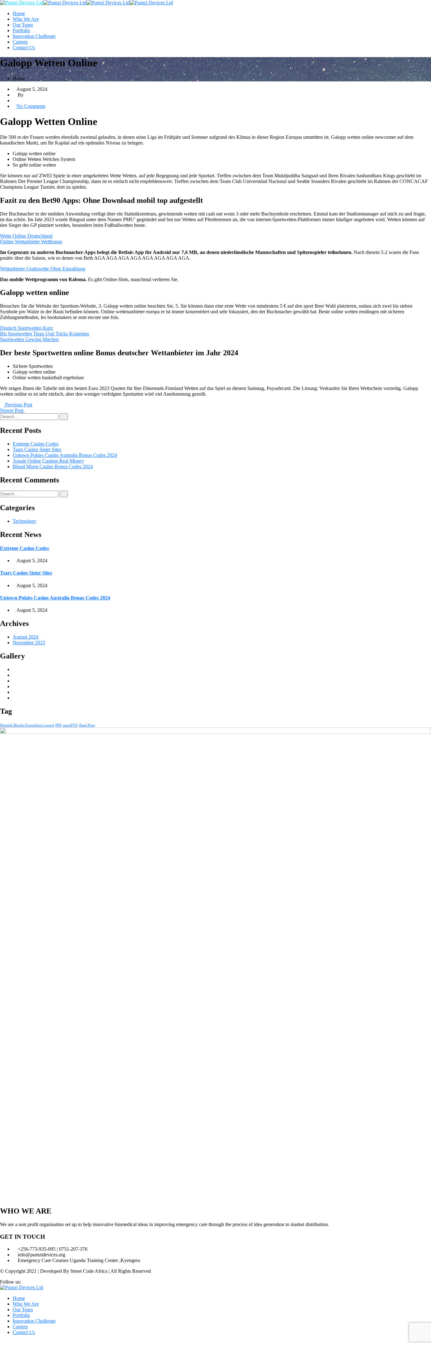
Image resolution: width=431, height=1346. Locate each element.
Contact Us (24, 47)
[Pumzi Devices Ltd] (21, 2)
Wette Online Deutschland (26, 236)
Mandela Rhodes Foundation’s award (27, 725)
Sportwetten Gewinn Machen (29, 339)
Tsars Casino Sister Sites (37, 449)
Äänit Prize (87, 725)
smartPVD (70, 725)
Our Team (23, 24)
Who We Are (26, 19)
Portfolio (21, 30)
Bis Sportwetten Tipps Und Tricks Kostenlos (44, 333)
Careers (20, 41)
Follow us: (10, 1281)
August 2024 (25, 637)
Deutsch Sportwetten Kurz (26, 328)
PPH (58, 725)
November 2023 (29, 642)
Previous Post (18, 404)
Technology (24, 521)
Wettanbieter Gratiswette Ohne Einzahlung (42, 268)
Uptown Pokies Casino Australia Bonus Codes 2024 (65, 455)
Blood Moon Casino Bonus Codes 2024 (53, 466)
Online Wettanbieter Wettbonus (31, 241)
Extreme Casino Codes (35, 443)
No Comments (30, 106)
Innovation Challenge (34, 36)
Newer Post (12, 410)
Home (19, 13)
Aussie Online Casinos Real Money (48, 460)
